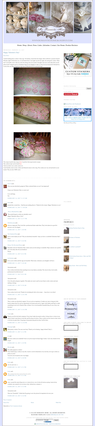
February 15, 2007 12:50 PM (17, 322)
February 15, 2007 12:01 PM (17, 294)
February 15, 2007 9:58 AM (17, 285)
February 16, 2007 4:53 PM (17, 386)
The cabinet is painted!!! (75, 247)
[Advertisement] (78, 137)
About (29, 45)
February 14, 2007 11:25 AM (17, 198)
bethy (9, 362)
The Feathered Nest (12, 234)
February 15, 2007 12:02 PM (17, 309)
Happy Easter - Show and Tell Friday (78, 265)
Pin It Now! (6, 55)
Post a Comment (7, 400)
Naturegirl (10, 327)
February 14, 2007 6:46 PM (17, 241)
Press (35, 45)
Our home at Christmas (74, 237)
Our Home (61, 45)
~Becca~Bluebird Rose (13, 211)
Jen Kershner (11, 258)
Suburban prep (11, 223)
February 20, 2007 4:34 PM (17, 396)
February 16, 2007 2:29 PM (17, 343)
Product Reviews (72, 45)
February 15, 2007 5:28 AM (17, 263)
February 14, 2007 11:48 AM (17, 207)
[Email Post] (3, 174)
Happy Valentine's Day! (11, 52)
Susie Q (9, 183)
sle (8, 336)
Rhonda (10, 347)
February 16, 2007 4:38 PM (17, 358)
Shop (24, 45)
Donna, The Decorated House (15, 245)
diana (9, 202)
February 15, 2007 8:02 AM (17, 274)
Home (19, 45)
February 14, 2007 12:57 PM (17, 218)
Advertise (46, 45)
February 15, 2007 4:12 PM (17, 332)
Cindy (9, 314)
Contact (53, 45)
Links (40, 45)
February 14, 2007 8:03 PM (17, 254)
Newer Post (6, 402)
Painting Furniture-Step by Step (76, 228)
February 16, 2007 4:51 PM (17, 367)
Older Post (58, 402)
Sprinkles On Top (57, 414)
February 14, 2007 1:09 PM (17, 229)
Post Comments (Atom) (16, 406)
